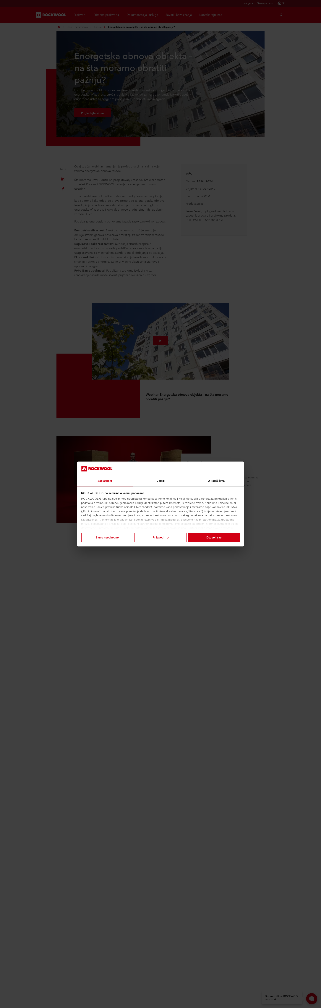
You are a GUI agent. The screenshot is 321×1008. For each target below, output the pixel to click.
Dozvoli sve (213, 537)
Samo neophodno (107, 537)
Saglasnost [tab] (105, 480)
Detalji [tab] (160, 480)
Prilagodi (158, 537)
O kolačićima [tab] (216, 480)
